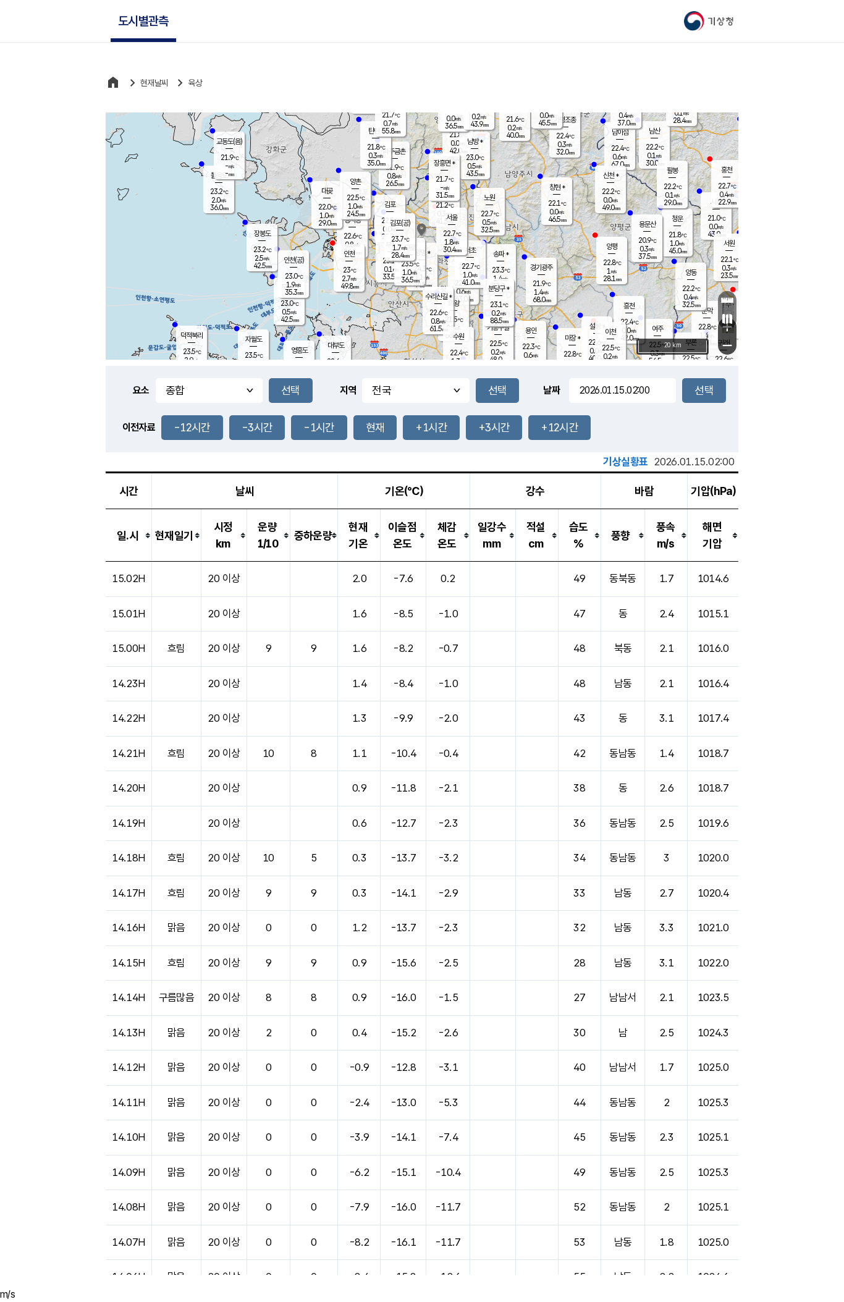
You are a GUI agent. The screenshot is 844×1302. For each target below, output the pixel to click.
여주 (657, 328)
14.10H (128, 1137)
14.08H (128, 1207)
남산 (654, 131)
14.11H (128, 1102)
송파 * (501, 254)
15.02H (128, 578)
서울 (451, 217)
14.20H (128, 788)
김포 (389, 204)
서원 (729, 243)
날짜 (551, 390)
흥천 (629, 306)
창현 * (557, 187)
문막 (706, 310)
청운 (677, 218)
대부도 (335, 345)
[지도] (727, 319)
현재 (375, 427)
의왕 (453, 303)
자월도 (253, 339)
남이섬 (620, 132)
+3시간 (494, 427)
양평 (611, 246)
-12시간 (192, 427)
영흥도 (299, 350)
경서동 (352, 220)
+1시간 (431, 427)
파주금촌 (394, 151)
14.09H (128, 1172)
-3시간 (257, 427)
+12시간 (559, 427)
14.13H (128, 1032)
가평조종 (565, 120)
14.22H (128, 718)
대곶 (326, 191)
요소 (141, 390)
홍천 (726, 170)
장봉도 (262, 233)
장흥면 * (444, 163)
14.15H (128, 963)
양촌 (355, 181)
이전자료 (138, 427)
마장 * (572, 338)
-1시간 (318, 427)
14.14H (128, 997)
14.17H (128, 893)
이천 (610, 332)
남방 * (475, 141)
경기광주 (541, 267)
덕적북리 (191, 335)
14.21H (128, 753)
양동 (690, 272)
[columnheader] (128, 535)
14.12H (128, 1067)
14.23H (128, 683)
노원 (489, 197)
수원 (458, 336)
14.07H (128, 1242)
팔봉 (672, 170)
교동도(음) (229, 141)
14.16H (128, 927)
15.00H (128, 648)
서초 (470, 250)
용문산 (647, 224)
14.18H (128, 858)
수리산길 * (438, 296)
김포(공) (400, 223)
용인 (530, 330)
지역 (348, 390)
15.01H (128, 613)
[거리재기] (727, 300)
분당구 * (498, 288)
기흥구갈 (498, 327)
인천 (349, 254)
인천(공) (294, 260)
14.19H (128, 823)
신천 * (610, 175)
